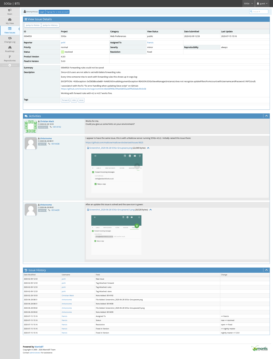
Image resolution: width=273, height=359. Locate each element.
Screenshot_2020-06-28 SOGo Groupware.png (110, 147)
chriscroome (46, 138)
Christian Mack (47, 121)
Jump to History (50, 25)
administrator (35, 352)
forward (65, 100)
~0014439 (55, 210)
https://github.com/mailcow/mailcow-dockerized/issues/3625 (114, 142)
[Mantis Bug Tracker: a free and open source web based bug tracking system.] (259, 348)
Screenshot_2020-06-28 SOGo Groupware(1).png (111, 209)
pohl (63, 42)
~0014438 (55, 143)
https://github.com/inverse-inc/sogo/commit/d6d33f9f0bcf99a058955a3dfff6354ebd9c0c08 (103, 88)
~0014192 (56, 126)
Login (42, 11)
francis (150, 42)
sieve (81, 100)
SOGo (247, 3)
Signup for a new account (57, 11)
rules (74, 100)
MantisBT (39, 346)
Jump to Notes (32, 25)
